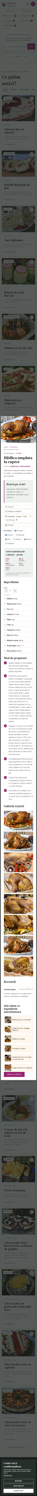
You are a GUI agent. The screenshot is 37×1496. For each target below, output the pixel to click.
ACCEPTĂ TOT (18, 1491)
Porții (10, 591)
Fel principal (13, 447)
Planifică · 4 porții (14, 516)
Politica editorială (25, 466)
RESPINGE (18, 1481)
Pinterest (28, 539)
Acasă (6, 447)
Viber (8, 539)
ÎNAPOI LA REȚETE (14, 1074)
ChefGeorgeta (14, 466)
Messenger (18, 530)
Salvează (10, 507)
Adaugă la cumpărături (14, 511)
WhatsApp (21, 535)
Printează (10, 525)
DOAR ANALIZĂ (19, 1486)
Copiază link (10, 543)
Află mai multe (7, 1475)
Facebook (9, 535)
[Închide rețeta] (33, 419)
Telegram (18, 539)
